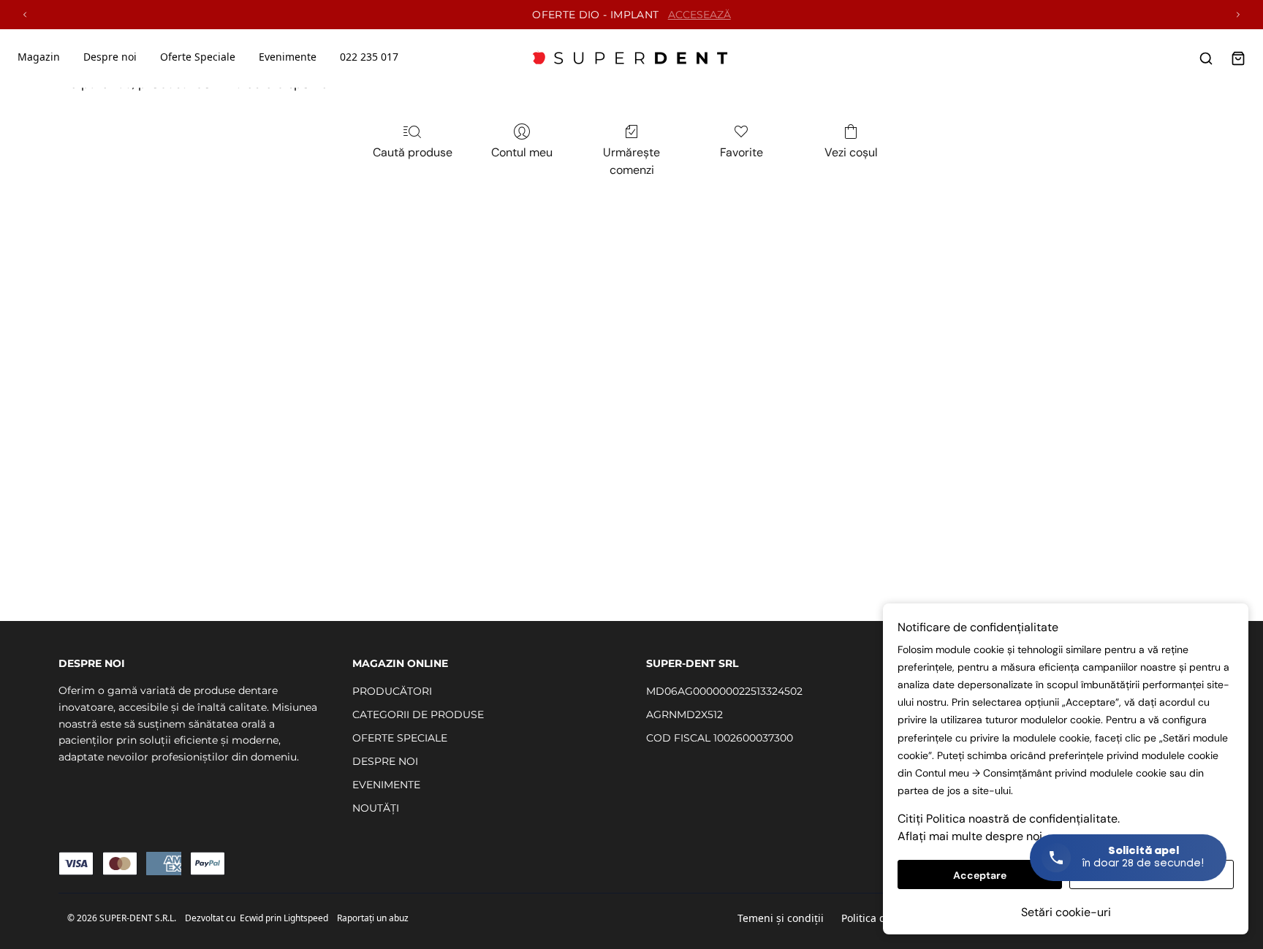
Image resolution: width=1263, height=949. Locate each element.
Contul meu (522, 152)
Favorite (741, 152)
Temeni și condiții (780, 918)
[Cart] (1238, 58)
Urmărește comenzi (631, 161)
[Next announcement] (1238, 14)
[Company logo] (631, 58)
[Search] (1206, 58)
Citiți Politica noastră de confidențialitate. (1009, 818)
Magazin (39, 57)
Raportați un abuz (373, 918)
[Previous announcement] (25, 14)
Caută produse (412, 152)
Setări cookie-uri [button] (1066, 912)
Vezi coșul (851, 152)
